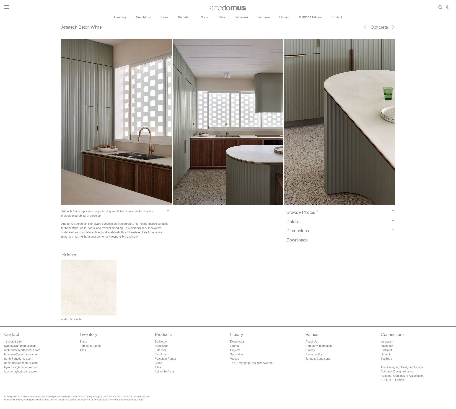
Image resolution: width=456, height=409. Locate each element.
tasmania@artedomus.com (21, 371)
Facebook (387, 346)
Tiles (221, 17)
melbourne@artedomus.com (22, 350)
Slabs (205, 17)
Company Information (319, 346)
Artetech (69, 27)
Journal (235, 346)
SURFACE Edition (392, 380)
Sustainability (314, 354)
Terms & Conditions (317, 358)
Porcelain (184, 17)
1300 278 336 (13, 341)
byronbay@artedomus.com (21, 367)
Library (284, 17)
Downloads (237, 341)
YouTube (386, 358)
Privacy (310, 350)
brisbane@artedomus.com (21, 354)
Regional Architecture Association (402, 376)
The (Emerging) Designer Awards (251, 363)
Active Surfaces (165, 371)
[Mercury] (391, 28)
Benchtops (143, 17)
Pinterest (386, 350)
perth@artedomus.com (18, 358)
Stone (164, 17)
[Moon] (367, 28)
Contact (336, 17)
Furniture (263, 17)
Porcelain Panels (90, 346)
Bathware (241, 17)
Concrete (379, 27)
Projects (235, 350)
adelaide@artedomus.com (21, 363)
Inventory (120, 17)
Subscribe (236, 354)
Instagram (387, 341)
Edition (310, 17)
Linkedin (386, 354)
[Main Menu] (78, 7)
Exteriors (160, 350)
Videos (234, 358)
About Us (311, 341)
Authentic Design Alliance (397, 371)
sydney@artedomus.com (20, 346)
